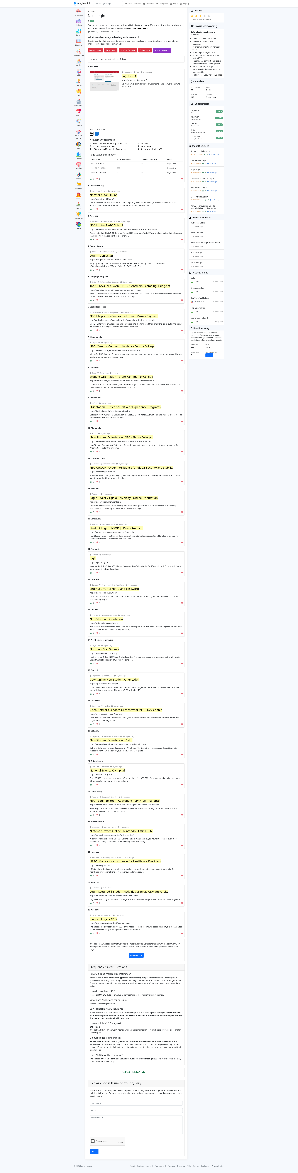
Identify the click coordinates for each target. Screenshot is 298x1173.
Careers (78, 35)
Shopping (78, 188)
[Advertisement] (136, 108)
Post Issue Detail (162, 50)
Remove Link (160, 1166)
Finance (78, 85)
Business (79, 25)
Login (175, 3)
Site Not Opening (127, 50)
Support (144, 143)
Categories (163, 3)
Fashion (78, 75)
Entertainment (79, 55)
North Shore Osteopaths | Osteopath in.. (110, 143)
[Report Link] (182, 179)
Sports (78, 208)
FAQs (189, 1166)
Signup (186, 3)
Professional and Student (103, 146)
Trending (181, 1166)
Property (79, 158)
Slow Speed (111, 50)
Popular (171, 1166)
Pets (78, 148)
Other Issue (145, 50)
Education (78, 45)
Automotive (79, 15)
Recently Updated (201, 217)
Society (78, 198)
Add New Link (136, 955)
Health (78, 115)
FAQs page (217, 75)
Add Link (149, 1166)
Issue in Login (95, 50)
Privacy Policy (218, 1166)
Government (78, 105)
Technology (79, 218)
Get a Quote (145, 146)
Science (78, 178)
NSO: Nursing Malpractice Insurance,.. (109, 149)
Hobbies (79, 125)
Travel (79, 228)
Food (78, 95)
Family (78, 65)
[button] (143, 1072)
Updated (150, 3)
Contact (140, 1166)
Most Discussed (135, 3)
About (132, 1166)
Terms (196, 1166)
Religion (79, 168)
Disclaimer (205, 1166)
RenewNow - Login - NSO (151, 149)
